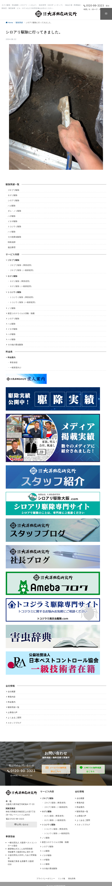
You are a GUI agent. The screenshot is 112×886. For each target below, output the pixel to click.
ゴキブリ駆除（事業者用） (21, 265)
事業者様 (13, 362)
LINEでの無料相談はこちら (92, 769)
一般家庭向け (15, 367)
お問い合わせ (22, 824)
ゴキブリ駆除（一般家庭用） (22, 270)
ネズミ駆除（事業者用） (20, 281)
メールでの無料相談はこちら (58, 769)
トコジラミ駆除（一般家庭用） (23, 302)
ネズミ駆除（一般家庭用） (21, 286)
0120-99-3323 (17, 819)
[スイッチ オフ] (106, 14)
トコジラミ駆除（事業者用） (22, 297)
